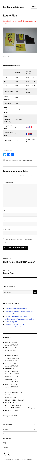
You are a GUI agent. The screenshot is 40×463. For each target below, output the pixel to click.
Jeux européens (27, 160)
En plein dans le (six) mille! (13, 314)
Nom (5, 211)
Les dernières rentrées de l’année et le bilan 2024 (19, 311)
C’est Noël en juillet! (11, 322)
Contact (5, 448)
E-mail (6, 220)
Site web (6, 229)
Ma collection (7, 425)
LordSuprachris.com (13, 6)
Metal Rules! (7, 438)
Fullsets (5, 434)
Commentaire (8, 182)
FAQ (4, 443)
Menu (34, 7)
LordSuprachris (10, 160)
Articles (5, 429)
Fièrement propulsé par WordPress (23, 459)
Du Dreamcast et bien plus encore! (15, 324)
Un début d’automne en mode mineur (16, 316)
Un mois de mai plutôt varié (13, 327)
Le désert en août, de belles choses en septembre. (19, 319)
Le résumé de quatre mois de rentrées (16, 308)
